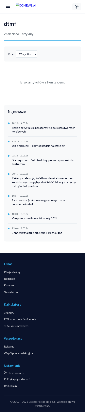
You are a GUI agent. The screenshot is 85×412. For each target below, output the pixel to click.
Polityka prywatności (16, 379)
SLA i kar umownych (16, 326)
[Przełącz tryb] (76, 6)
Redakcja (9, 278)
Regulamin (10, 385)
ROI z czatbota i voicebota (20, 319)
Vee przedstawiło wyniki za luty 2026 (34, 218)
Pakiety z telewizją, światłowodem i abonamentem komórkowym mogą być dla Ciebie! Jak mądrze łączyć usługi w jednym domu (44, 182)
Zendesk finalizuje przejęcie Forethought (37, 232)
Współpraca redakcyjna (18, 353)
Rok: (11, 54)
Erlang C (9, 312)
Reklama (9, 346)
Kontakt (9, 285)
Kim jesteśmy (12, 272)
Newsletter (11, 292)
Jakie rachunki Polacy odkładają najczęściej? (38, 145)
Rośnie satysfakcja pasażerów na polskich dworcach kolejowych (43, 129)
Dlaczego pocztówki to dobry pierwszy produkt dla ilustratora (43, 162)
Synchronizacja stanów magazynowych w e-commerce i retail (38, 202)
